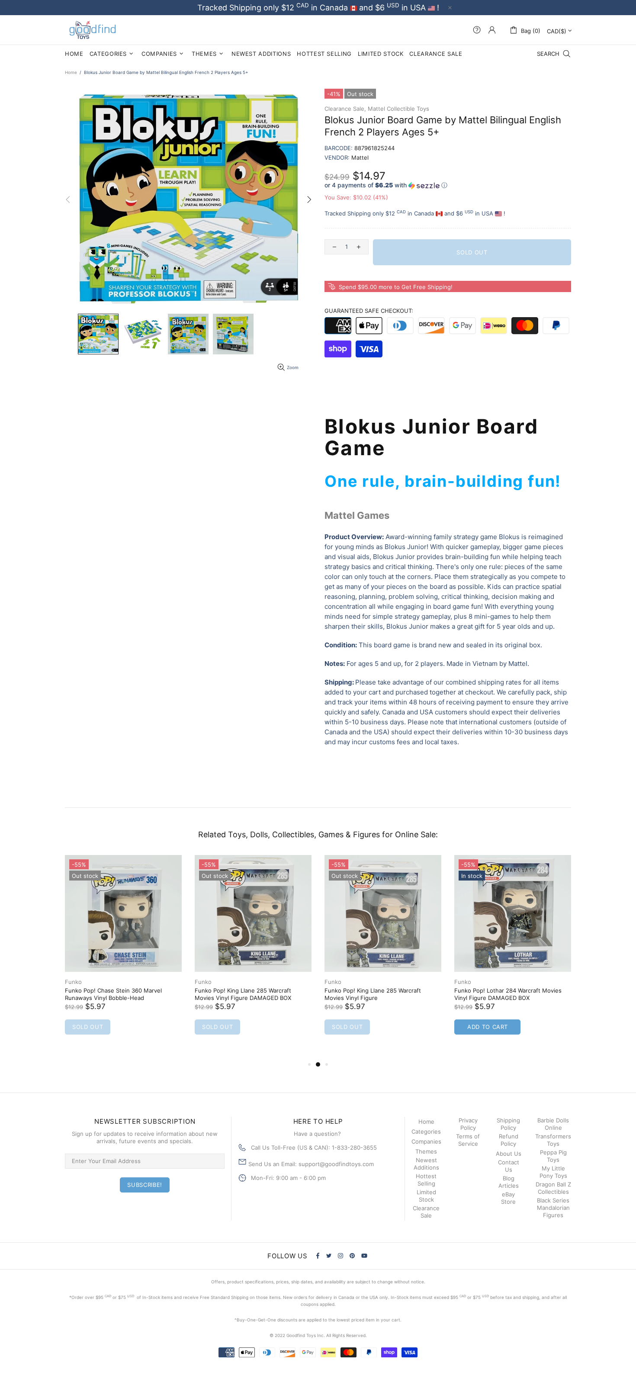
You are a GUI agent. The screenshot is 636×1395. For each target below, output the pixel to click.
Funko (73, 981)
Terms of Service (468, 1140)
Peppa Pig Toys (553, 1156)
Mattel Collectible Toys (398, 108)
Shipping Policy (508, 1124)
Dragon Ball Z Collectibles (553, 1188)
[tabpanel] (123, 953)
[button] (447, 185)
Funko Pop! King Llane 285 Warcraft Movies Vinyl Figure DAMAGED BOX (243, 994)
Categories (426, 1131)
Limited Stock (426, 1196)
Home (71, 72)
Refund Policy (508, 1140)
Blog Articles (508, 1182)
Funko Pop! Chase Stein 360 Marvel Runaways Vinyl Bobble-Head (113, 994)
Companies (426, 1141)
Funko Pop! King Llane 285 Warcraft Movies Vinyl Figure (372, 994)
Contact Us (508, 1166)
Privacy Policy (468, 1124)
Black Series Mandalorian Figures (553, 1207)
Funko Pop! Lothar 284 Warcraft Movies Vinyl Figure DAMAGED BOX (508, 994)
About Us (508, 1153)
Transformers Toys (553, 1140)
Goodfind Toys (92, 30)
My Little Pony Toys (553, 1172)
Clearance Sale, (345, 108)
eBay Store (508, 1198)
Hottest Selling (426, 1180)
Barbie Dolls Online (553, 1124)
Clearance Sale (426, 1212)
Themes (426, 1151)
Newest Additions (426, 1164)
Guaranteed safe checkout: (368, 310)
